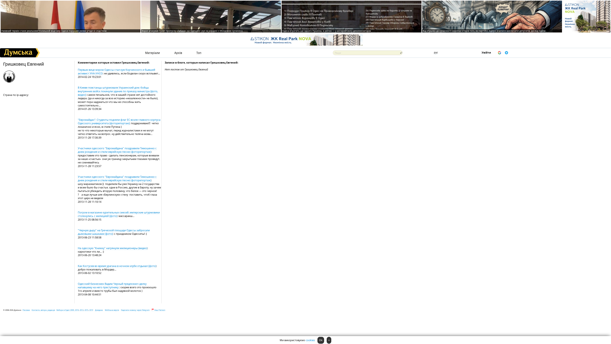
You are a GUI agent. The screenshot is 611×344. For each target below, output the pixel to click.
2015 (86, 310)
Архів (178, 52)
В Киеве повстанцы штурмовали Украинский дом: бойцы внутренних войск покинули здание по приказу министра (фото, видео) (118, 91)
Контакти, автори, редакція (43, 310)
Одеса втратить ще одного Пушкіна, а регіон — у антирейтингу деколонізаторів (326, 30)
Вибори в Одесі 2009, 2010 (67, 310)
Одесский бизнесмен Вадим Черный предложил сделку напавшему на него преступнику (112, 285)
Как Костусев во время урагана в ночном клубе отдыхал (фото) (117, 266)
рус (436, 52)
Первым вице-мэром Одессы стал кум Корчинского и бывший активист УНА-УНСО (116, 71)
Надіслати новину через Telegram (135, 310)
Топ (198, 52)
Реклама (26, 310)
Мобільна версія (112, 310)
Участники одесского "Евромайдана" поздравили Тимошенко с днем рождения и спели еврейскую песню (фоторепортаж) (117, 150)
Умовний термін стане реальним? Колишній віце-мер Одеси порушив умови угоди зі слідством (53, 30)
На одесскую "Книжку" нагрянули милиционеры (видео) (112, 248)
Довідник (99, 310)
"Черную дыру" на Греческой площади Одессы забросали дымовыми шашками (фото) (114, 232)
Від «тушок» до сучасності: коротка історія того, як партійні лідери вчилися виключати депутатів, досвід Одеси (484, 30)
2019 (91, 310)
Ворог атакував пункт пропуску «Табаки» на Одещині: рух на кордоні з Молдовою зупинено (192, 30)
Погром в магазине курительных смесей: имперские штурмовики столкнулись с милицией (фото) (119, 214)
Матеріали (152, 52)
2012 (82, 310)
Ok (321, 340)
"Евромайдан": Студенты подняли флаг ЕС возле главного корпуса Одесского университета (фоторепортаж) (119, 121)
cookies (310, 340)
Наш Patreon (159, 310)
